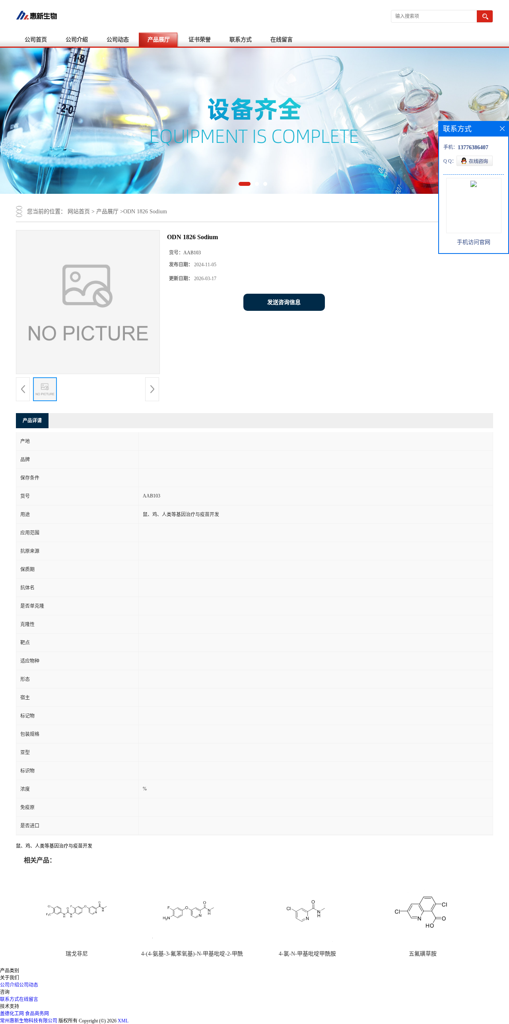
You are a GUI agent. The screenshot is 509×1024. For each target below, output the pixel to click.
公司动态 (118, 40)
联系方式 (240, 40)
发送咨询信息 (284, 302)
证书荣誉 (199, 40)
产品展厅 (159, 40)
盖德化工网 (12, 1013)
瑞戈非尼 (77, 954)
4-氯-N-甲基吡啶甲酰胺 (307, 954)
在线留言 (281, 40)
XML (123, 1021)
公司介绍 (77, 40)
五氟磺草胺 (423, 954)
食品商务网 (37, 1013)
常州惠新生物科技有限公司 (28, 1021)
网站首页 (79, 212)
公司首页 (36, 40)
